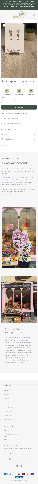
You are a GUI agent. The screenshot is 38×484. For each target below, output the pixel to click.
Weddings (7, 394)
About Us (7, 403)
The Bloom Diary (9, 419)
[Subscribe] (29, 459)
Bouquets (7, 390)
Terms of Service (9, 407)
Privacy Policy (8, 411)
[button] (4, 15)
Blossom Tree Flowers (21, 480)
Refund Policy (8, 415)
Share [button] (5, 145)
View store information (10, 118)
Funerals (6, 398)
